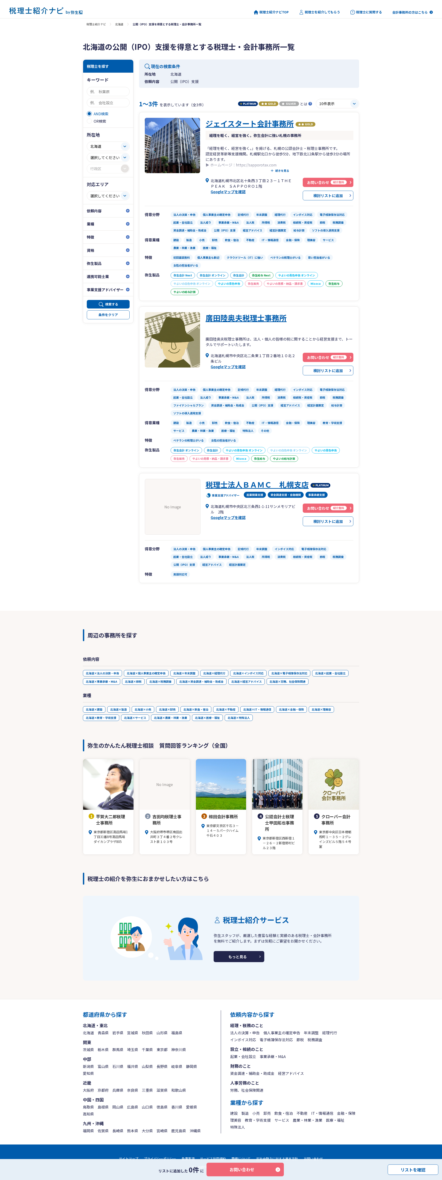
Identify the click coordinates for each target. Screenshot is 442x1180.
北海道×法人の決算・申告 (102, 673)
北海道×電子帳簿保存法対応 (289, 673)
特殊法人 (237, 1127)
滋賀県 (162, 1090)
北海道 (119, 24)
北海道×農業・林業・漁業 (170, 718)
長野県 (162, 1066)
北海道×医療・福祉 (207, 718)
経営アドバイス (291, 1073)
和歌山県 (178, 1090)
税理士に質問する (369, 12)
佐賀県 (103, 1130)
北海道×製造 (118, 709)
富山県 (103, 1066)
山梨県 (147, 1066)
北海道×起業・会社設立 (330, 673)
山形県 (162, 1032)
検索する (111, 304)
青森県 (103, 1032)
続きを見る (282, 170)
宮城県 (132, 1032)
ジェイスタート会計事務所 (250, 123)
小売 (256, 1113)
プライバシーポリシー (160, 1158)
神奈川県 (178, 1049)
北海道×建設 (94, 709)
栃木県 (103, 1049)
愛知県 (88, 1073)
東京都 (162, 1049)
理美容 (235, 1120)
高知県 (88, 1114)
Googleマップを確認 (228, 191)
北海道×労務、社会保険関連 (287, 681)
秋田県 (147, 1032)
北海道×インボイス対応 (248, 673)
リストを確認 (413, 1169)
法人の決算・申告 (245, 1032)
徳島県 (162, 1107)
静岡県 (191, 1066)
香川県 (176, 1107)
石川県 (117, 1066)
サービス (281, 1120)
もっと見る (237, 956)
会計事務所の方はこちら (410, 12)
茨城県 (88, 1049)
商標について (241, 1158)
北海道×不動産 (226, 709)
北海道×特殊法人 (239, 718)
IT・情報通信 (322, 1113)
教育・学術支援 (258, 1120)
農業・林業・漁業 (307, 1120)
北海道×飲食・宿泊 (195, 709)
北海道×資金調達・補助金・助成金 (201, 681)
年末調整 (311, 1032)
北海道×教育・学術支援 (101, 718)
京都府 (103, 1090)
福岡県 (88, 1130)
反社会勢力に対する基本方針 (277, 1158)
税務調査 (315, 1039)
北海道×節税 (133, 681)
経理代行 (329, 1032)
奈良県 (132, 1090)
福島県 (176, 1032)
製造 (245, 1113)
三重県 (147, 1090)
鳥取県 (88, 1107)
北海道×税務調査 (160, 681)
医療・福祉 (335, 1120)
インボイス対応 (243, 1039)
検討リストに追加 (328, 195)
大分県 (147, 1130)
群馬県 (117, 1049)
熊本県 (132, 1130)
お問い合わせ (242, 1169)
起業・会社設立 (243, 1056)
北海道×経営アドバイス (246, 681)
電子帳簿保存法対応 (276, 1039)
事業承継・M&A (273, 1056)
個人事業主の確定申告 (281, 1032)
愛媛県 (191, 1107)
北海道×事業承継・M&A (101, 681)
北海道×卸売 (167, 709)
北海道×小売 (143, 709)
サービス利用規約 (213, 1158)
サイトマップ (128, 1158)
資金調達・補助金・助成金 (252, 1073)
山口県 (147, 1107)
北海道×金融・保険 (291, 709)
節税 (300, 1039)
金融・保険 (346, 1113)
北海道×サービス (135, 718)
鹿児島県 (178, 1130)
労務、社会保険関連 (246, 1090)
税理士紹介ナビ (96, 24)
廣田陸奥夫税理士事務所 (246, 317)
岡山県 (117, 1107)
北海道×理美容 (321, 709)
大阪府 (88, 1090)
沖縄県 (195, 1130)
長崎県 (117, 1130)
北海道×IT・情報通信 (257, 709)
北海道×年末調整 (184, 673)
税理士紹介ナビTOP (274, 12)
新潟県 (88, 1066)
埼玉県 (132, 1049)
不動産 (302, 1113)
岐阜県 (176, 1066)
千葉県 (147, 1049)
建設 (234, 1113)
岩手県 (117, 1032)
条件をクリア (108, 314)
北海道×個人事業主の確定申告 (146, 673)
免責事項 (188, 1158)
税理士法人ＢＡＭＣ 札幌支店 (257, 484)
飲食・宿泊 (283, 1113)
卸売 (267, 1113)
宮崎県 (162, 1130)
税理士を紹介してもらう (322, 12)
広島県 (132, 1107)
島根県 (103, 1107)
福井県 (132, 1066)
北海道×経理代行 (214, 673)
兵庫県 (117, 1090)
